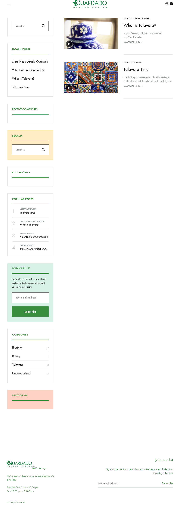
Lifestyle (127, 18)
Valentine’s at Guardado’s (28, 70)
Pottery (136, 18)
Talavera (145, 18)
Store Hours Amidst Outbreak (30, 62)
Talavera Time (136, 69)
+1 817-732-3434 (16, 502)
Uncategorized (27, 233)
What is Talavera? (140, 25)
